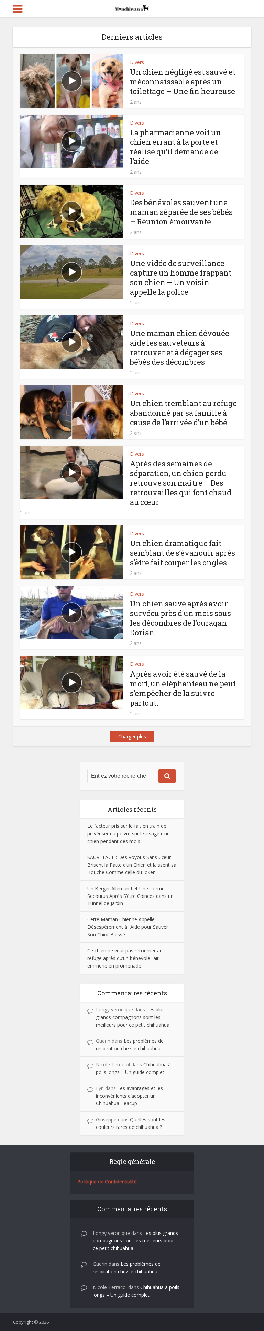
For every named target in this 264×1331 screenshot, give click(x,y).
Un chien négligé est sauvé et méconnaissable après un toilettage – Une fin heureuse (182, 81)
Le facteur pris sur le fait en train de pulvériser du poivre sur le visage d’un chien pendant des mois (128, 833)
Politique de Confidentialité (107, 1181)
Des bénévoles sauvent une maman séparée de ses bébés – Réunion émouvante (181, 212)
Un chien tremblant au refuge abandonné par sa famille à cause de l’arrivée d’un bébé (183, 412)
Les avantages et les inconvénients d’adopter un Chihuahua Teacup (129, 1096)
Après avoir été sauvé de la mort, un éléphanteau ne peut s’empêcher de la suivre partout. (183, 688)
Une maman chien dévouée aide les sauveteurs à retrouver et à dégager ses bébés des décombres (179, 347)
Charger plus (132, 736)
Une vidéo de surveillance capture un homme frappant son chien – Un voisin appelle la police (180, 277)
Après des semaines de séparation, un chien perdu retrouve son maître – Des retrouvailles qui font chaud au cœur (180, 483)
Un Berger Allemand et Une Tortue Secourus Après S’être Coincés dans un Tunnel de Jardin (130, 896)
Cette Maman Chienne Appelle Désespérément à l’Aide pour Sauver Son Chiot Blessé (127, 927)
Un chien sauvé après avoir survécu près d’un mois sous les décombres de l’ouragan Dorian (180, 618)
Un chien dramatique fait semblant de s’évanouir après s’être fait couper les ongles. (182, 552)
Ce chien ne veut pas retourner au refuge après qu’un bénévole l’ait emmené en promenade (125, 958)
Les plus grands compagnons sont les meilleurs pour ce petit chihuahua (132, 1017)
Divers (137, 62)
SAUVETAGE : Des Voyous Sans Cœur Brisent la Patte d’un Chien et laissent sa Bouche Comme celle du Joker (131, 865)
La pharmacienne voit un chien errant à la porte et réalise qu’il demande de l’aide (175, 146)
